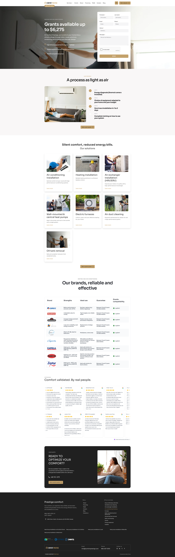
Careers (99, 3)
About (81, 3)
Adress (102, 28)
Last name (117, 15)
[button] (70, 3)
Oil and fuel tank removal (111, 516)
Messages (102, 34)
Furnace (107, 511)
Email (101, 21)
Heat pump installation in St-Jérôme (75, 529)
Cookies (107, 524)
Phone (116, 21)
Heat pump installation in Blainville (118, 529)
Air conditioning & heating (111, 509)
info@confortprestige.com (90, 548)
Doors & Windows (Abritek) (111, 503)
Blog (104, 3)
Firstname (102, 15)
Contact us (85, 513)
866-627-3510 (105, 548)
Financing (87, 3)
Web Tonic (128, 554)
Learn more (50, 188)
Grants (76, 3)
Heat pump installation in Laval (95, 529)
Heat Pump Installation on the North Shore (54, 529)
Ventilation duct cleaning (111, 504)
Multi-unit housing (109, 518)
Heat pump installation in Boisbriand (53, 532)
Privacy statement (109, 522)
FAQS (93, 3)
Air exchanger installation (111, 507)
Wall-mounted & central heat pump (110, 513)
